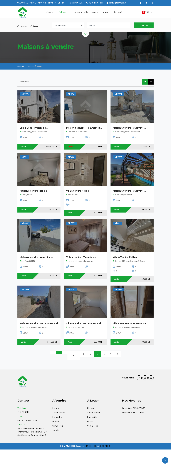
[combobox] (147, 12)
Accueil (50, 12)
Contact (118, 12)
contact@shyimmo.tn (27, 420)
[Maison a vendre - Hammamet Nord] (85, 106)
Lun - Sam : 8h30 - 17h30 (133, 408)
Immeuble (57, 417)
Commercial (58, 426)
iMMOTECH (91, 446)
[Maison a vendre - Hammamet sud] (38, 302)
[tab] (145, 82)
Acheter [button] (63, 12)
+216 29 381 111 (23, 412)
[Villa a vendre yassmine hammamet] (38, 106)
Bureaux (56, 421)
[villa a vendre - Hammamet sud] (85, 302)
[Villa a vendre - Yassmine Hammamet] (85, 235)
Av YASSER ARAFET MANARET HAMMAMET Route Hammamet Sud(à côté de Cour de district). (32, 431)
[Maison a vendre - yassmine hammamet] (132, 106)
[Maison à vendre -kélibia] (38, 169)
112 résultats (23, 82)
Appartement (58, 413)
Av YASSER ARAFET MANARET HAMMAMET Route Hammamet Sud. (51, 3)
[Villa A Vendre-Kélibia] (132, 235)
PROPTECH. (106, 446)
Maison (55, 408)
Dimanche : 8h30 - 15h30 (133, 413)
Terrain (55, 430)
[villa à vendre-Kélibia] (85, 169)
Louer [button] (105, 12)
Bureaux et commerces (85, 12)
